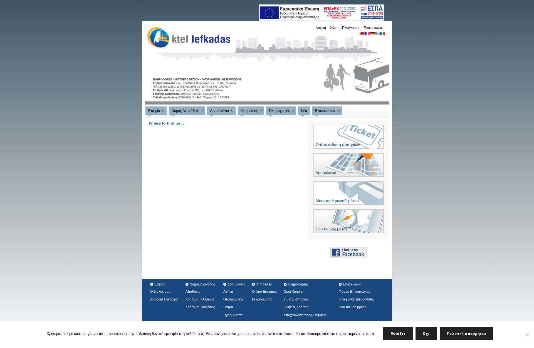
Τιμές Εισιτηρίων (296, 299)
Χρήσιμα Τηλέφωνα (200, 299)
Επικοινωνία (373, 28)
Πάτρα (228, 307)
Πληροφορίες (279, 111)
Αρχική (321, 28)
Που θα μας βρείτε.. (333, 229)
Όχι (426, 333)
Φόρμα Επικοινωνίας (354, 292)
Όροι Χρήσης (293, 292)
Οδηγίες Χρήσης (296, 307)
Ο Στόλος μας (160, 292)
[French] (367, 33)
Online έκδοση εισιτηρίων (338, 144)
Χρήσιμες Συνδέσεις (200, 307)
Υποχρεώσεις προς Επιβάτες (305, 315)
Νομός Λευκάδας (185, 111)
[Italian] (382, 33)
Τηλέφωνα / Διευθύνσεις (356, 299)
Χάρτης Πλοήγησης (344, 28)
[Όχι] (527, 334)
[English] (362, 33)
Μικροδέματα (262, 299)
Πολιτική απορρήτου (466, 333)
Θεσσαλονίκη (233, 299)
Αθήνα (228, 292)
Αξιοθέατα (193, 292)
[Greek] (377, 33)
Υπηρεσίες (249, 111)
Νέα (304, 111)
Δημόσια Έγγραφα (164, 299)
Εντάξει (398, 333)
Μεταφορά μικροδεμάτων (337, 200)
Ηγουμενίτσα (233, 315)
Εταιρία (154, 111)
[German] (372, 33)
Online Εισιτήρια (264, 292)
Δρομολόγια (219, 111)
